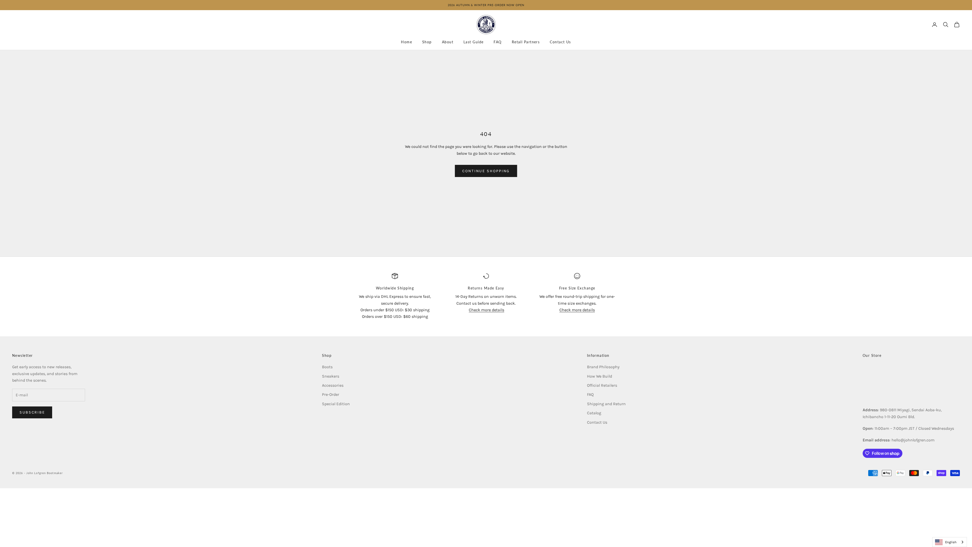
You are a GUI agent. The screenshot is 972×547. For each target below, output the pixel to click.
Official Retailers (602, 385)
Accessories (332, 385)
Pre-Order (330, 394)
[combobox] (949, 542)
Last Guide (473, 42)
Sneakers (330, 376)
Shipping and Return (606, 403)
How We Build (599, 376)
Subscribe (32, 412)
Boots (327, 366)
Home (406, 42)
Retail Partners (526, 42)
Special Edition (336, 403)
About (447, 42)
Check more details (486, 309)
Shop (427, 42)
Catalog (594, 413)
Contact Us (560, 42)
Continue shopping (486, 171)
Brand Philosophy (603, 366)
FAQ (497, 42)
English (951, 542)
